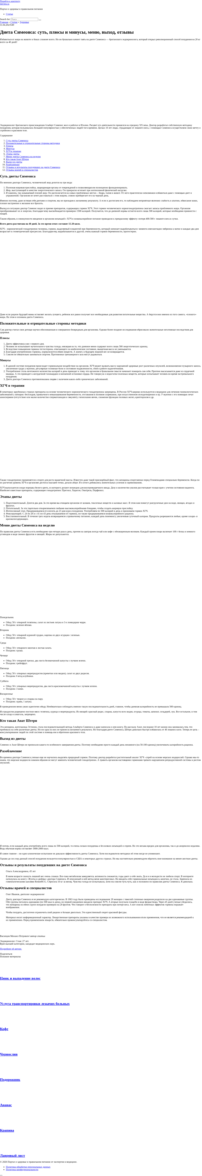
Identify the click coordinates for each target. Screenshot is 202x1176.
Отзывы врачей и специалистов (22, 170)
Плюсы (9, 146)
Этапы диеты (12, 154)
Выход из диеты (14, 162)
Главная (4, 22)
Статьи (9, 14)
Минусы (10, 148)
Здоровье (24, 22)
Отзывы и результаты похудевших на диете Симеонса (33, 167)
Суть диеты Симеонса (17, 140)
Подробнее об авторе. (11, 949)
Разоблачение (13, 164)
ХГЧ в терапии (13, 151)
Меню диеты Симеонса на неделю (23, 156)
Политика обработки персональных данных (28, 1167)
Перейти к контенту (10, 1)
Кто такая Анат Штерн (17, 159)
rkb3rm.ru (4, 4)
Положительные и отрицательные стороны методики (33, 143)
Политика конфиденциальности (22, 1169)
